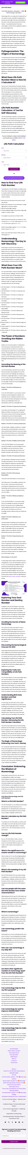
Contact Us (14, 1060)
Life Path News (6, 7)
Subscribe (14, 1141)
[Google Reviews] (22, 1122)
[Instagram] (8, 1122)
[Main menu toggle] (25, 8)
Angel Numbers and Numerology (14, 1113)
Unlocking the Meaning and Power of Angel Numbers (14, 1096)
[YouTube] (15, 1122)
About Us (14, 1058)
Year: (2, 162)
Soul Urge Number (14, 1054)
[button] (14, 178)
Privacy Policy (14, 1062)
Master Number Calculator (14, 1050)
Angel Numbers (14, 1056)
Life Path (14, 1074)
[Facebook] (12, 1122)
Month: (3, 155)
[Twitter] (5, 1122)
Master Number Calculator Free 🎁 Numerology (14, 1080)
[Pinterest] (19, 1122)
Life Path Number (14, 1048)
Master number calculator (14, 576)
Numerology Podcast (14, 1052)
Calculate (14, 169)
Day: (2, 148)
